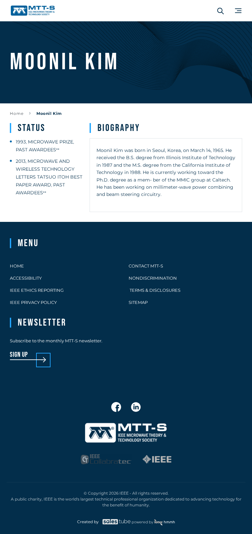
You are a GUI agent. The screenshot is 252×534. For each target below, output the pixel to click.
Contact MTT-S (146, 265)
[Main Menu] (238, 11)
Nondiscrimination (153, 278)
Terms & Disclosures (154, 290)
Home (17, 113)
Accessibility (26, 278)
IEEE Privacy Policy (33, 302)
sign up (19, 355)
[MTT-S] (33, 11)
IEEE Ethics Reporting (37, 290)
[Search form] (220, 11)
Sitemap (138, 302)
